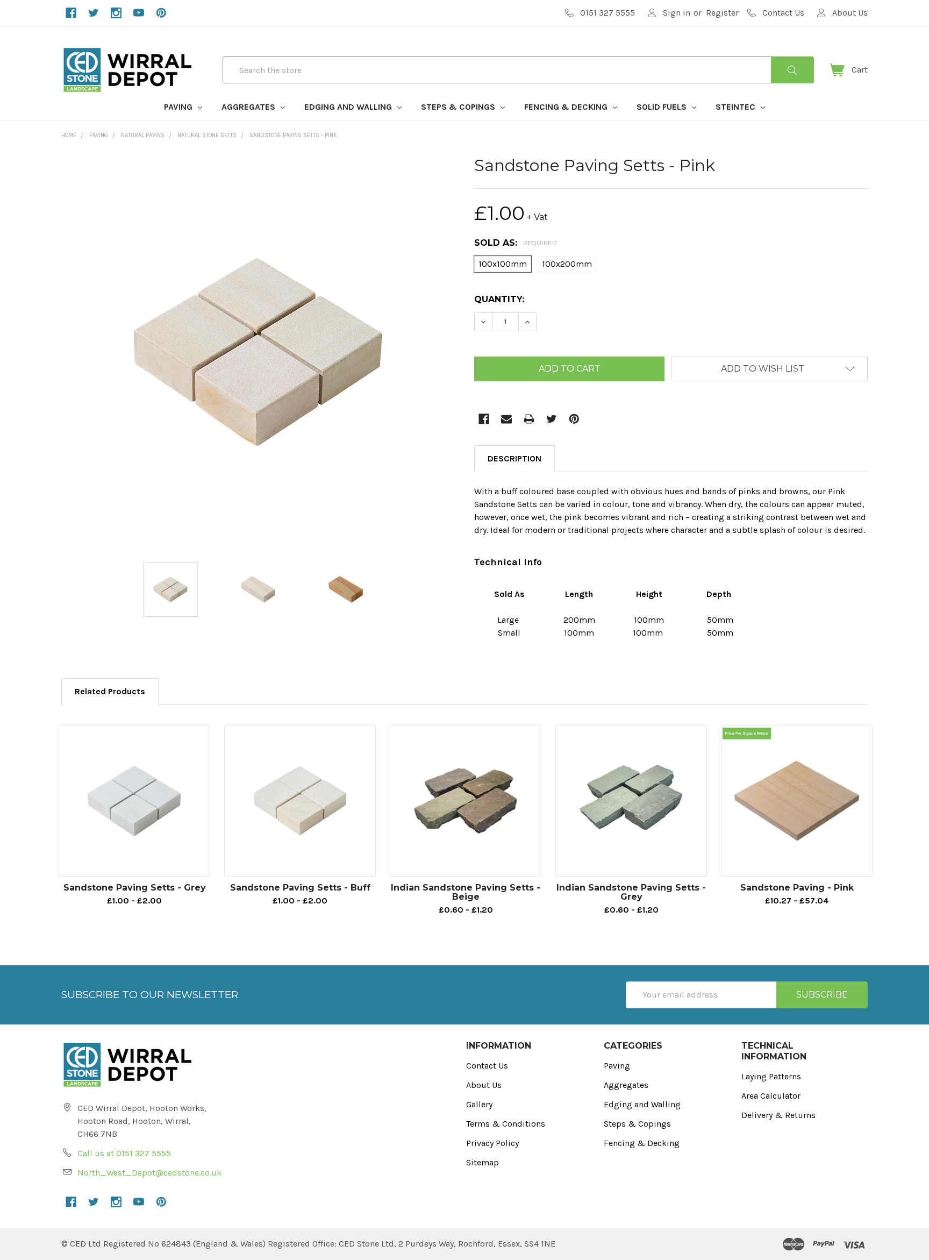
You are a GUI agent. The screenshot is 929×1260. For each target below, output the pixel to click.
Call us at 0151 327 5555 (124, 1153)
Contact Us (487, 1065)
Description (514, 458)
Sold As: (515, 243)
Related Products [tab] (110, 691)
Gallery (479, 1104)
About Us (484, 1085)
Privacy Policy (492, 1143)
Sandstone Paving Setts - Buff (300, 887)
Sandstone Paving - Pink (797, 887)
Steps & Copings (459, 107)
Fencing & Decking (567, 107)
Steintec (737, 107)
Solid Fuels (663, 107)
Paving (179, 107)
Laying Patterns (771, 1076)
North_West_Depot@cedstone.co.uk (149, 1173)
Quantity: (499, 299)
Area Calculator (771, 1096)
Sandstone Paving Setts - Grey (134, 887)
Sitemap (482, 1162)
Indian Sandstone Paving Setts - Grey (631, 892)
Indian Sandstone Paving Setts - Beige (465, 892)
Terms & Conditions (505, 1124)
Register (722, 13)
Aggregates (249, 107)
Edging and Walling (349, 107)
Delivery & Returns (778, 1115)
